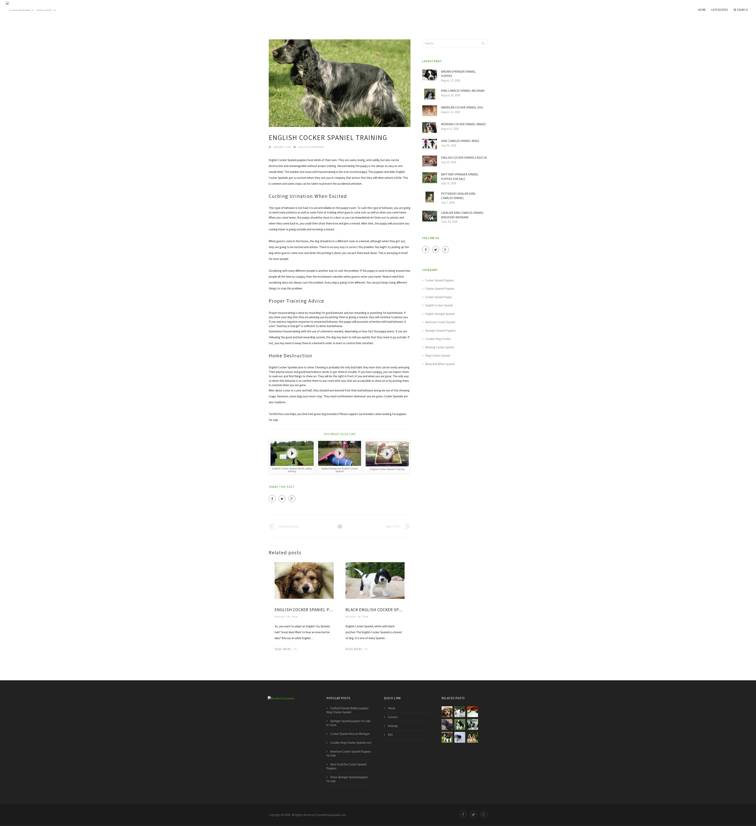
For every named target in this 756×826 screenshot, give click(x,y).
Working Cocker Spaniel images (463, 124)
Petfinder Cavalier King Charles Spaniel (458, 196)
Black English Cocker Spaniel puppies (375, 609)
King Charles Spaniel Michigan (462, 91)
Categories (719, 10)
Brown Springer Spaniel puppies (458, 74)
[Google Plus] (291, 498)
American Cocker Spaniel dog (462, 107)
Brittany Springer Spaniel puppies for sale (460, 176)
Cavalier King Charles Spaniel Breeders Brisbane (462, 215)
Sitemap (393, 726)
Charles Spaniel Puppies (440, 288)
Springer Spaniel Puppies (440, 330)
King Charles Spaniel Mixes (460, 141)
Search (742, 10)
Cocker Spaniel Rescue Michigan (350, 734)
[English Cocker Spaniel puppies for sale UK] (447, 724)
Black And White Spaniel (440, 364)
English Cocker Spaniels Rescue (464, 157)
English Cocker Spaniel (311, 147)
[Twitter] (282, 498)
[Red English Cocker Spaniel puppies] (472, 724)
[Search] (483, 43)
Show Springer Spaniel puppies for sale (347, 779)
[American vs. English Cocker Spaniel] (472, 737)
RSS (390, 735)
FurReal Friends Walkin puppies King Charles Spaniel (347, 710)
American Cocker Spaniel (440, 322)
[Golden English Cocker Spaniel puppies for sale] (459, 724)
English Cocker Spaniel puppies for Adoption (304, 609)
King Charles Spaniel (437, 355)
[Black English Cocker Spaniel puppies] (375, 580)
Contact (393, 717)
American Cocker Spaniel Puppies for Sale (348, 753)
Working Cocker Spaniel (439, 347)
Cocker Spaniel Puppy (438, 297)
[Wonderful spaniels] (31, 6)
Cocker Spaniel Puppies (439, 280)
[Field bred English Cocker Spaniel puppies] (459, 737)
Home (702, 10)
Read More (283, 649)
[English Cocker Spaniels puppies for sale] (447, 737)
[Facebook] (272, 498)
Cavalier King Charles (438, 339)
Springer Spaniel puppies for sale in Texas (348, 723)
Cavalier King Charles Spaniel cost (351, 742)
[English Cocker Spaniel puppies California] (472, 711)
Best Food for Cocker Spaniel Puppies (346, 766)
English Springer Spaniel (440, 314)
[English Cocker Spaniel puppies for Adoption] (304, 580)
